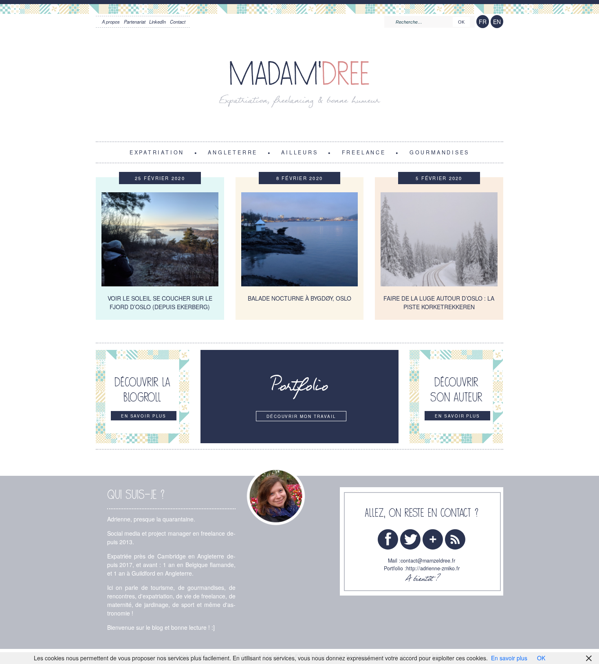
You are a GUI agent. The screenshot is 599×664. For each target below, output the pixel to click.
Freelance (364, 152)
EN (497, 22)
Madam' (299, 74)
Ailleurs (299, 152)
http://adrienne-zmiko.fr (433, 568)
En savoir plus (509, 658)
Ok (461, 22)
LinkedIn (157, 21)
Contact (177, 21)
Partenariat (134, 21)
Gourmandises (439, 152)
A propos (111, 21)
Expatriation (157, 152)
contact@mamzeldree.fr (428, 560)
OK (541, 658)
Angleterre (233, 152)
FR (483, 22)
